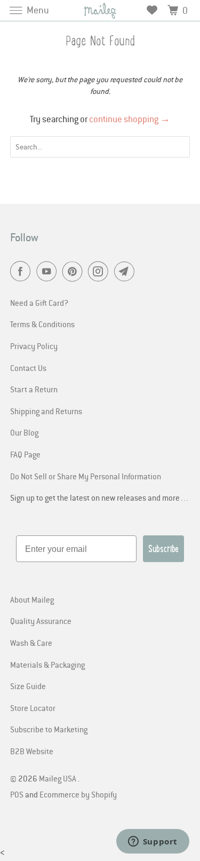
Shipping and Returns (46, 411)
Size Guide (28, 686)
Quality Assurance (40, 620)
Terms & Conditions (42, 324)
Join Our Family (50, 832)
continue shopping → (129, 119)
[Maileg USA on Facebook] (22, 272)
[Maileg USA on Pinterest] (74, 272)
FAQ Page (25, 454)
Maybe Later (50, 847)
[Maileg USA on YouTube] (48, 272)
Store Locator (32, 707)
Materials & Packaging (47, 664)
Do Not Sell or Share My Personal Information (85, 476)
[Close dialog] (188, 743)
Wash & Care (31, 642)
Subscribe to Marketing (48, 729)
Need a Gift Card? (39, 302)
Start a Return (34, 389)
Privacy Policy (34, 346)
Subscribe (163, 549)
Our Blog (24, 432)
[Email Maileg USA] (126, 272)
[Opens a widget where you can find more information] (152, 842)
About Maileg (32, 599)
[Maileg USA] (100, 10)
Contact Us (28, 367)
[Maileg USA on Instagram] (100, 272)
